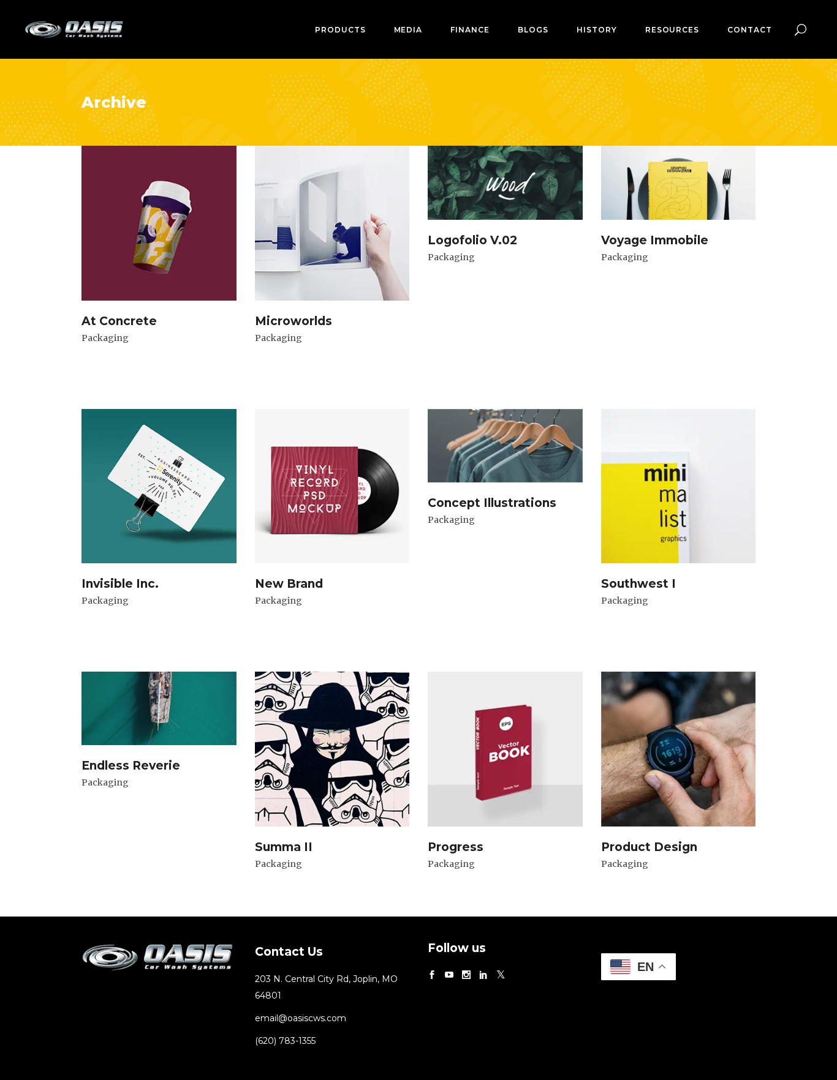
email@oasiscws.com (300, 1018)
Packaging (105, 337)
